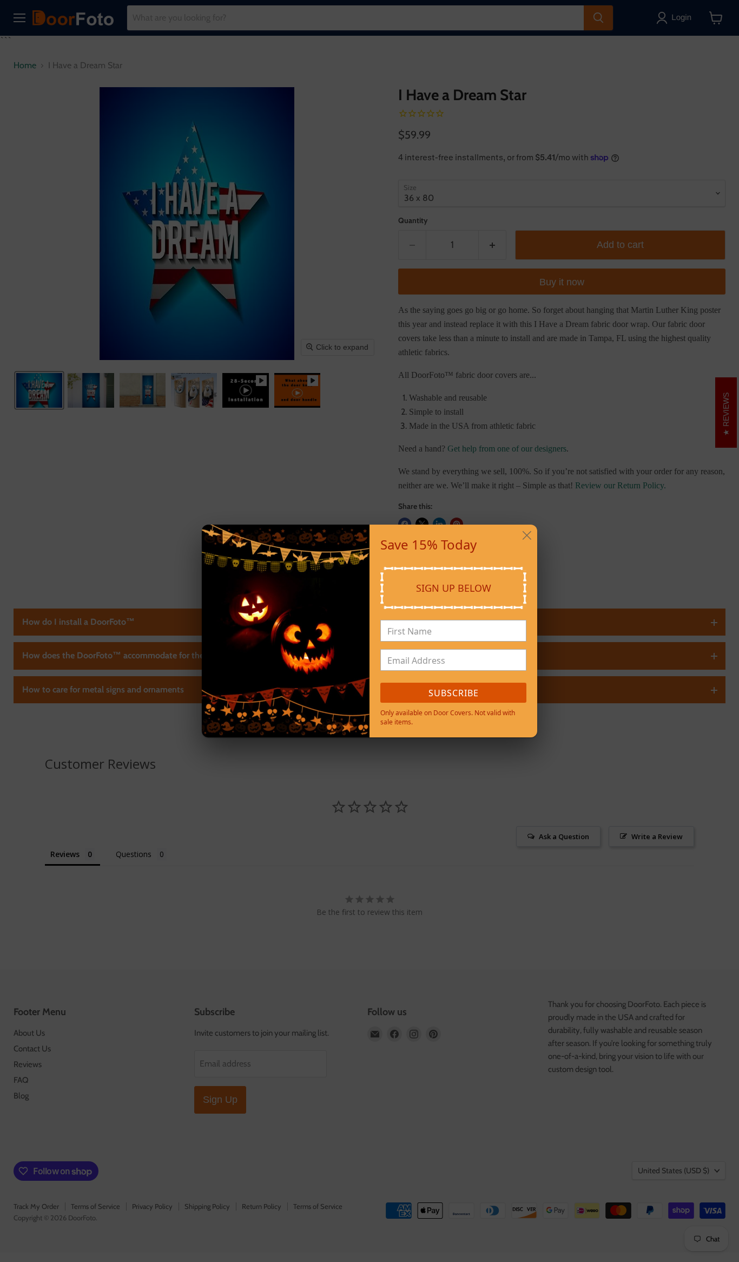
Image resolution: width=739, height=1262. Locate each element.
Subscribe (453, 693)
